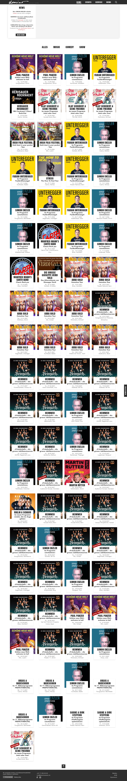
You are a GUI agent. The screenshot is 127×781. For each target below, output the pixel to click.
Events (88, 2)
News (108, 2)
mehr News (21, 35)
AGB (115, 775)
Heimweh (20, 20)
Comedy (70, 47)
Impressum (113, 777)
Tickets (15, 13)
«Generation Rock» (25, 28)
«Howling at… (22, 29)
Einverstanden (8, 777)
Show (82, 47)
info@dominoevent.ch (43, 775)
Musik (56, 47)
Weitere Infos (17, 777)
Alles (45, 47)
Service (98, 2)
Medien (114, 773)
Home (79, 2)
